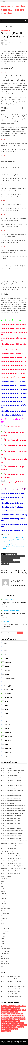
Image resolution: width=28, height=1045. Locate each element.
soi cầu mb (21, 1015)
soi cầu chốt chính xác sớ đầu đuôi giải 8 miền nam (13, 866)
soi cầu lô (16, 1015)
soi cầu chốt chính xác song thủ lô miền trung (12, 845)
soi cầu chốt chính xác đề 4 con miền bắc (11, 778)
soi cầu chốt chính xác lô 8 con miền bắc (11, 800)
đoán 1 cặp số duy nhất (5, 1031)
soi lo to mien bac (10, 1025)
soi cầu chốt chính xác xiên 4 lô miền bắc (11, 823)
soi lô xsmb (13, 1027)
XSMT (5, 651)
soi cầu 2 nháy (20, 1013)
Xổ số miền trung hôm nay (7, 826)
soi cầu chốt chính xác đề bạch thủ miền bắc (12, 788)
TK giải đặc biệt (8, 721)
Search (20, 633)
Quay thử (6, 744)
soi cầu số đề (3, 1019)
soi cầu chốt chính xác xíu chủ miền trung (11, 848)
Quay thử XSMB (7, 748)
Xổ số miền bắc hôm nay (7, 768)
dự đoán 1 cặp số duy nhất (14, 1007)
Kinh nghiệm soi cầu (5, 30)
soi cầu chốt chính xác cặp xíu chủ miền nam (12, 856)
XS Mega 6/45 (7, 662)
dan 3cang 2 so (20, 556)
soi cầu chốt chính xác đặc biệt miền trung (11, 833)
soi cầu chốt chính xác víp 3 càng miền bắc (11, 815)
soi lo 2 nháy (16, 1023)
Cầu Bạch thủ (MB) (5, 916)
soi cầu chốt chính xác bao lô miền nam (11, 853)
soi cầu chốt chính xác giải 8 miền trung (11, 835)
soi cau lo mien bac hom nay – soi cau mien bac (13, 9)
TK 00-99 (6, 728)
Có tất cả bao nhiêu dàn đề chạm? (8, 556)
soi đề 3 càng (14, 1029)
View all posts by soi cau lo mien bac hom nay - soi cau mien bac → (18, 587)
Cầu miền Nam (7, 693)
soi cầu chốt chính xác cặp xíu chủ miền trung (12, 830)
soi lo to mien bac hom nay (21, 1025)
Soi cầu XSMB (4, 1021)
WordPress (13, 1043)
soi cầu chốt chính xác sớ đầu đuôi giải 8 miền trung (14, 840)
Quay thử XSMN (8, 756)
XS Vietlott (3, 903)
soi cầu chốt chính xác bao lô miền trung (11, 828)
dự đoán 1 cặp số (4, 1007)
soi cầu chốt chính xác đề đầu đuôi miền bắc (12, 790)
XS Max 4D (6, 666)
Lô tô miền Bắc (7, 732)
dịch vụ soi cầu (23, 1005)
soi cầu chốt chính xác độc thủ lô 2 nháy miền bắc (13, 770)
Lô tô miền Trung (8, 740)
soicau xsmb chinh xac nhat (6, 1013)
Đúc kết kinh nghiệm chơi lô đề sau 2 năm (14, 538)
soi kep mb (11, 1023)
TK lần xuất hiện (8, 725)
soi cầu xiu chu (22, 1019)
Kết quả (6, 654)
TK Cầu (2, 906)
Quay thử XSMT (8, 752)
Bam (19, 1043)
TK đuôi (6, 717)
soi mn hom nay (20, 1027)
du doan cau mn (15, 1005)
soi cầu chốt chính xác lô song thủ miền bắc (12, 813)
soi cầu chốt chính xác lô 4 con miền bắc (11, 795)
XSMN (5, 647)
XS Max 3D (6, 674)
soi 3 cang (19, 1009)
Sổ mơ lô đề (4, 878)
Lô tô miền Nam (8, 736)
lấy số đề (14, 1009)
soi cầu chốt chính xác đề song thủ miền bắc (12, 793)
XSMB (5, 643)
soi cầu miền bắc (4, 1017)
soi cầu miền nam (12, 1017)
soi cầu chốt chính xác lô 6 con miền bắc (11, 798)
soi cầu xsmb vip (11, 1021)
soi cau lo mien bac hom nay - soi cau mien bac (14, 42)
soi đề (10, 1029)
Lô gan (6, 701)
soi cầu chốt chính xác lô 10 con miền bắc (11, 775)
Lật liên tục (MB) (8, 682)
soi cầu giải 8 (10, 1015)
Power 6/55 (7, 670)
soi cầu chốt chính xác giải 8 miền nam (10, 861)
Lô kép (6, 709)
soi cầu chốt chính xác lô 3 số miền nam (11, 863)
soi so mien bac (4, 1029)
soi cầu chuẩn (4, 1015)
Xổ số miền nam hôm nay (7, 851)
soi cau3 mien (4, 1011)
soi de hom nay (4, 1023)
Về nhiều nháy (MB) (8, 690)
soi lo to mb (3, 1025)
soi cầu (14, 1013)
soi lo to (22, 1023)
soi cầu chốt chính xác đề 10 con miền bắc (11, 785)
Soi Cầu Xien (15, 1019)
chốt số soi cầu (8, 1005)
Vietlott (6, 658)
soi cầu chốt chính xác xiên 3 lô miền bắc (11, 820)
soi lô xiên (8, 1027)
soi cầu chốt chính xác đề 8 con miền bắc (11, 783)
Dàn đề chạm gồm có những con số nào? (10, 558)
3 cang (2, 1005)
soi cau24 (10, 1011)
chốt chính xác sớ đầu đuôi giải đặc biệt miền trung (14, 843)
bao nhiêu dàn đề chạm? (11, 554)
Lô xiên (6, 705)
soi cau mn (15, 1011)
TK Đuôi (3, 933)
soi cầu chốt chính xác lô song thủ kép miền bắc (13, 810)
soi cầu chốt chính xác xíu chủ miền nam (11, 873)
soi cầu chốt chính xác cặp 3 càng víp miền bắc (12, 773)
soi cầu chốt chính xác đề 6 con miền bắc (11, 780)
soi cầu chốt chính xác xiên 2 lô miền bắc (11, 818)
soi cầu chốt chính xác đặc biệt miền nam (11, 858)
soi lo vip (3, 1027)
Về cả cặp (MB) (7, 686)
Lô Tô (2, 946)
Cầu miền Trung (8, 697)
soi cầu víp (10, 1019)
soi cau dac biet (4, 563)
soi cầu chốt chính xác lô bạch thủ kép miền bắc (13, 805)
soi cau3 (23, 1009)
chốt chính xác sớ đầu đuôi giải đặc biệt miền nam (13, 868)
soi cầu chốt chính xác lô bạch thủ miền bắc (12, 808)
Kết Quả (3, 888)
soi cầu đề (18, 1021)
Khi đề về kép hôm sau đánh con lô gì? (13, 544)
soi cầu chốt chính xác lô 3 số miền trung (11, 838)
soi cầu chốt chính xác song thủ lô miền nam (12, 871)
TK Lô (2, 924)
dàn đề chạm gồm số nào (6, 560)
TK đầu (6, 713)
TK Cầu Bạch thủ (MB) (9, 678)
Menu (4, 21)
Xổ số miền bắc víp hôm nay (8, 803)
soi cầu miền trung (20, 1017)
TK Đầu (3, 936)
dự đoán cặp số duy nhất (6, 1009)
